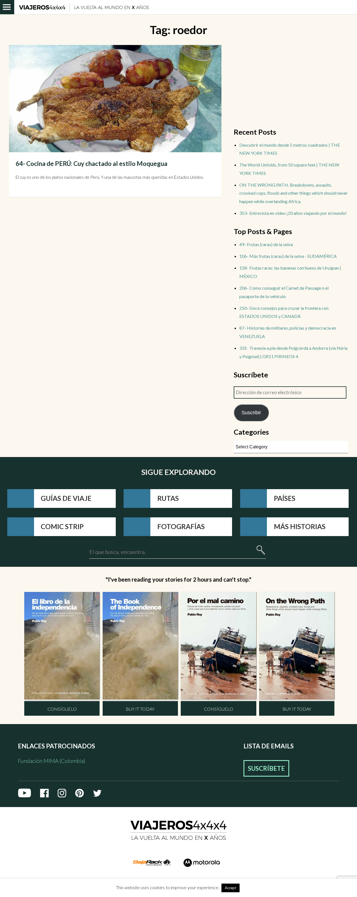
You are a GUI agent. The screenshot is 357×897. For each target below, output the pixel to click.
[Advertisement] (291, 84)
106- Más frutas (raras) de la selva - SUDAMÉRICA (288, 256)
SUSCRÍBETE (266, 768)
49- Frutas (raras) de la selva (266, 244)
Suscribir (251, 412)
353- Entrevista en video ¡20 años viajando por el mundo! (293, 213)
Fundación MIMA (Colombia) (51, 761)
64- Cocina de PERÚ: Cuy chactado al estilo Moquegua (91, 163)
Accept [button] (230, 888)
